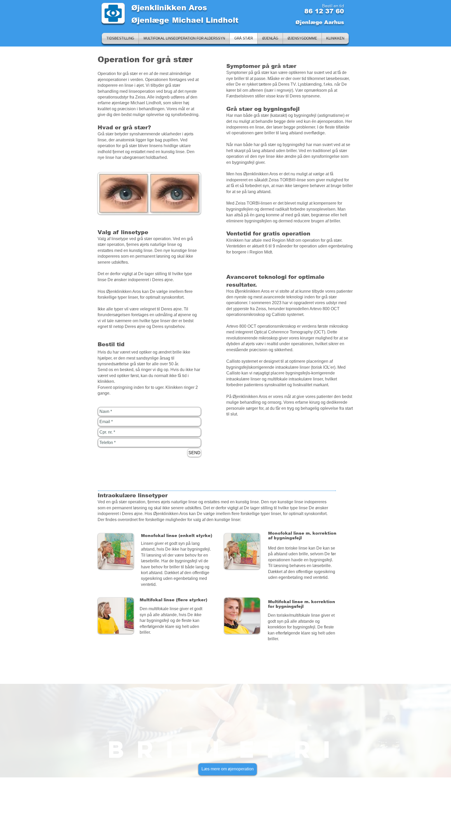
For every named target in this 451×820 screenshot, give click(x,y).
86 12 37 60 (324, 11)
